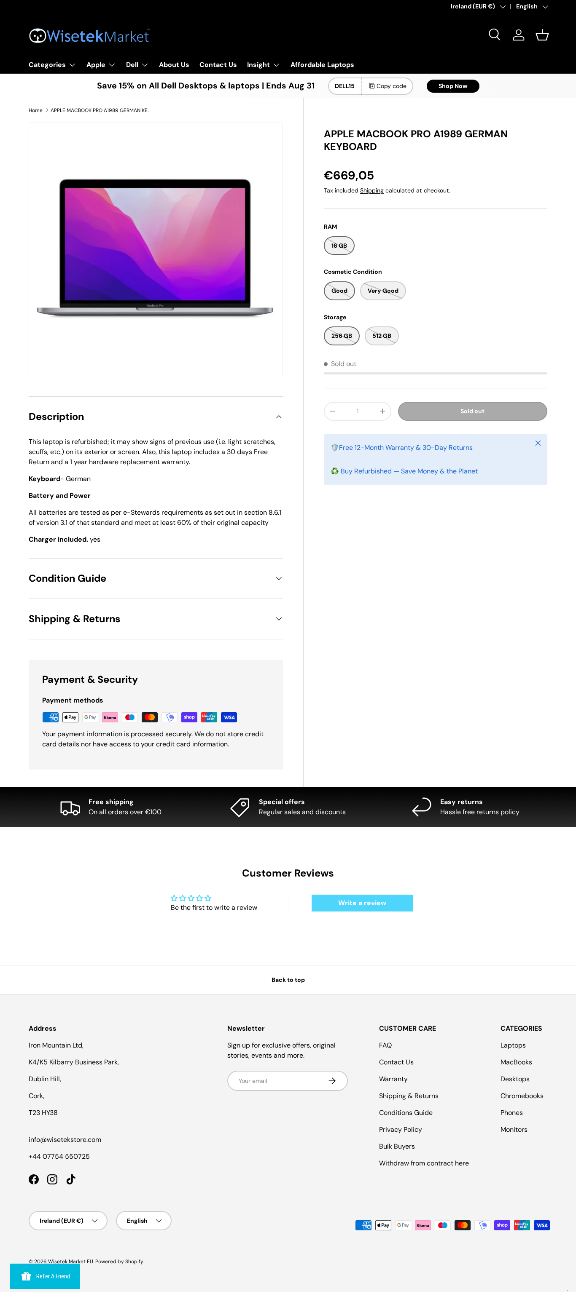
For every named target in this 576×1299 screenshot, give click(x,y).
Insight (258, 64)
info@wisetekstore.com (65, 1139)
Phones (512, 1112)
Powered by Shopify (119, 1261)
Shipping (372, 190)
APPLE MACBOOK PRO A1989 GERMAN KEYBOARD (101, 110)
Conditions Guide (406, 1112)
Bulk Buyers (397, 1146)
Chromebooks (522, 1095)
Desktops (515, 1078)
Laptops (513, 1045)
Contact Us (218, 64)
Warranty (393, 1078)
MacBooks (516, 1062)
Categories (47, 64)
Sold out (472, 411)
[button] (542, 35)
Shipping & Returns (409, 1095)
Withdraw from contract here (424, 1163)
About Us (174, 64)
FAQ (385, 1045)
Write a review (362, 902)
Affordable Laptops (322, 64)
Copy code (391, 86)
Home (36, 110)
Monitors (514, 1129)
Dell (132, 64)
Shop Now (453, 86)
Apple (95, 64)
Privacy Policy (400, 1129)
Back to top (288, 980)
